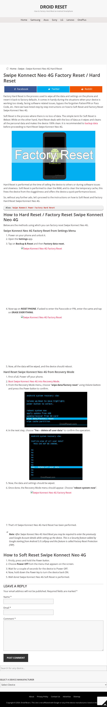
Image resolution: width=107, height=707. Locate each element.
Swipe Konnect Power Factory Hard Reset (33, 208)
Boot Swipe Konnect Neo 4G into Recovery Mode (33, 381)
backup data (91, 123)
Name (7, 596)
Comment (9, 618)
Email (7, 607)
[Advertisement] (53, 43)
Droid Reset (53, 7)
